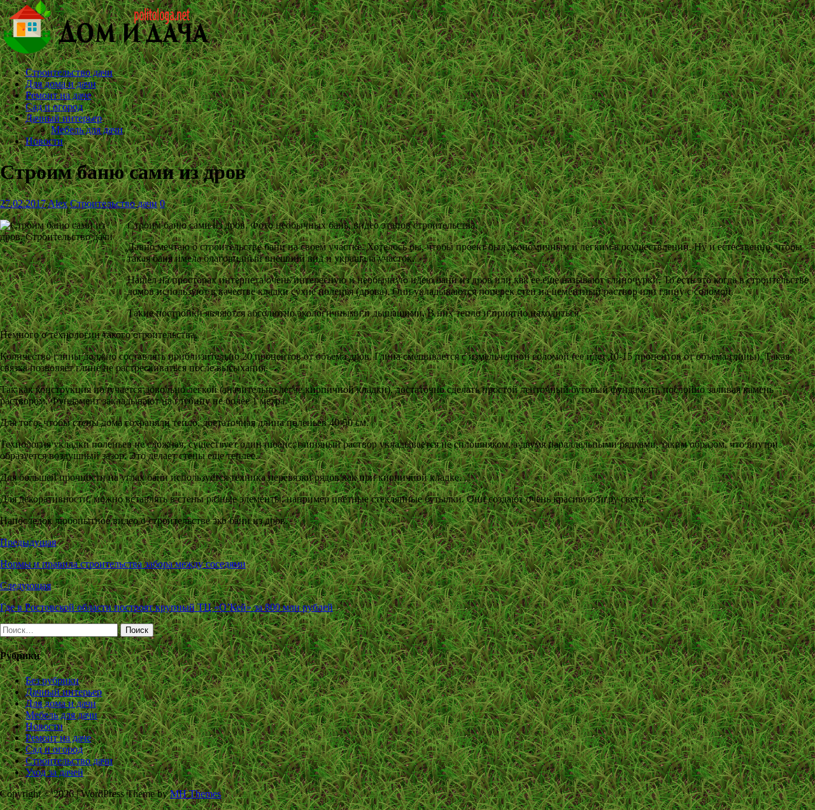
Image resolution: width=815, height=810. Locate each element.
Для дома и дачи (60, 83)
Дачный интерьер (63, 118)
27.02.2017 (23, 203)
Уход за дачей (54, 772)
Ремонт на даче (58, 95)
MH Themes (195, 793)
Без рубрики (52, 680)
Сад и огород (54, 106)
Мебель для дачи (87, 129)
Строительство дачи (69, 72)
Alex (57, 203)
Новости (44, 141)
